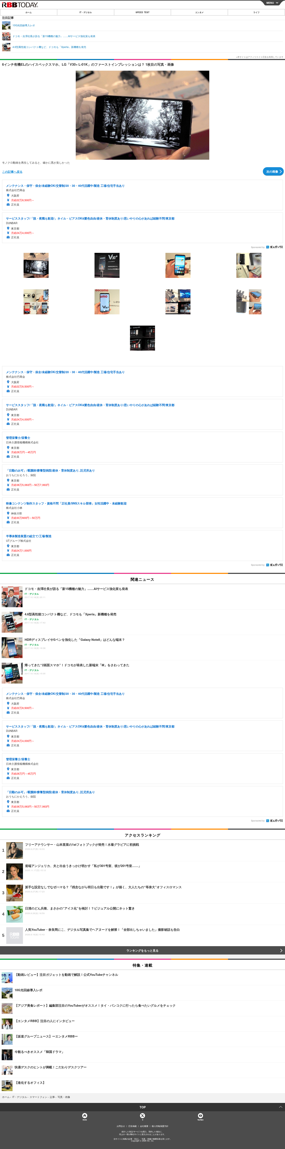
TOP (143, 1107)
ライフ (256, 12)
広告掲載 (132, 1126)
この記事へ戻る (12, 171)
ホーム (28, 12)
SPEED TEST (142, 12)
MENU (270, 3)
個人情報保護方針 (160, 1126)
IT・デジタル (85, 12)
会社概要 (144, 1126)
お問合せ (121, 1126)
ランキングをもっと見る (142, 950)
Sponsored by (258, 247)
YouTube (200, 1120)
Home (85, 1120)
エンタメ (199, 12)
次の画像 (272, 171)
